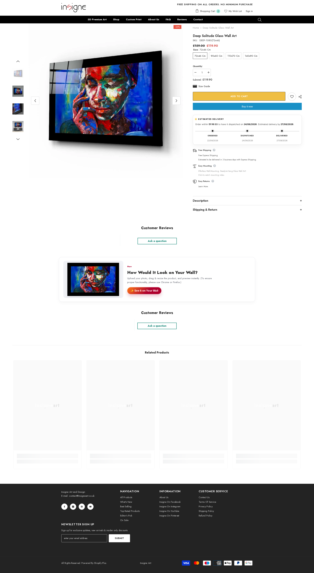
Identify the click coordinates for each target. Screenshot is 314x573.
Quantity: (198, 66)
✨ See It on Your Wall (144, 290)
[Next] (176, 101)
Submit (119, 538)
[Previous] (35, 101)
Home (196, 28)
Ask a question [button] (157, 241)
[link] (47, 456)
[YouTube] (90, 507)
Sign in (249, 11)
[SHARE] (299, 97)
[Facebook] (64, 507)
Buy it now (247, 106)
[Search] (259, 20)
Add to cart (239, 96)
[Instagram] (73, 507)
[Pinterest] (82, 507)
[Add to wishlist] (292, 97)
